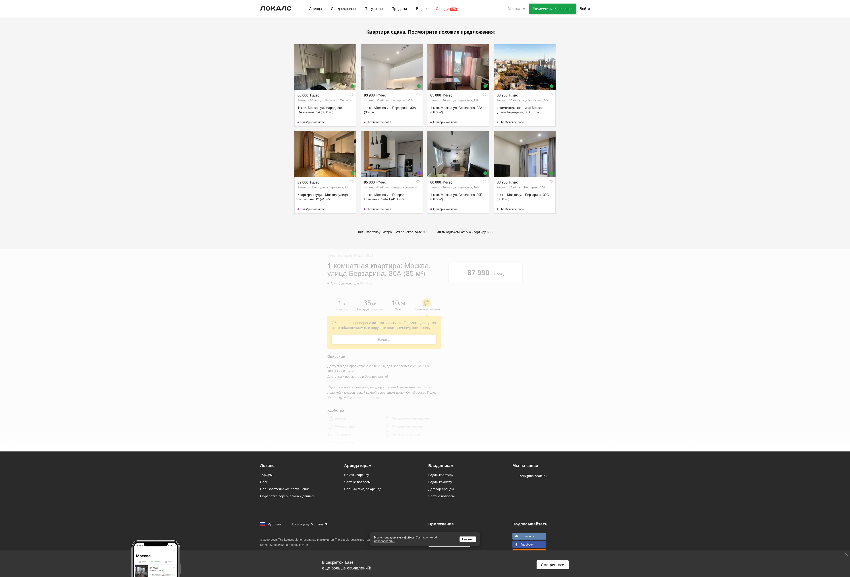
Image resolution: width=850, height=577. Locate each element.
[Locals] (276, 8)
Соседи (446, 8)
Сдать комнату (440, 481)
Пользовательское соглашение (285, 488)
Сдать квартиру (440, 474)
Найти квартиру (356, 474)
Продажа (399, 8)
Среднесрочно (343, 8)
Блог (263, 481)
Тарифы (266, 474)
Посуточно (374, 8)
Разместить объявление (552, 8)
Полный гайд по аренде (362, 488)
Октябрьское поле (312, 122)
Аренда (315, 8)
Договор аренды (441, 488)
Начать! (384, 339)
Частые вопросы (357, 481)
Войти (585, 8)
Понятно (467, 539)
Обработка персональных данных (287, 496)
